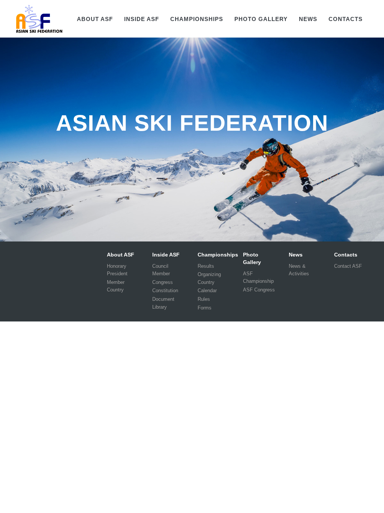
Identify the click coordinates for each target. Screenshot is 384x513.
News (308, 19)
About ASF (95, 19)
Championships (196, 19)
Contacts (345, 19)
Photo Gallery (261, 19)
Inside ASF (141, 19)
